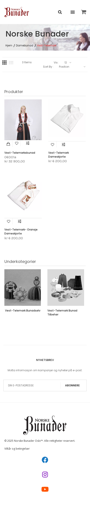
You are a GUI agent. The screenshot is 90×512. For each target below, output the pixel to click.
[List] (11, 62)
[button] (16, 143)
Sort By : (48, 66)
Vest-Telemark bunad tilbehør (62, 312)
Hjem (8, 45)
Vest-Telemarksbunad (19, 153)
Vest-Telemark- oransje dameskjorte (21, 231)
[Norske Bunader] (17, 12)
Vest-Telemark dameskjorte (58, 154)
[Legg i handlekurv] (8, 144)
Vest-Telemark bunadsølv (22, 310)
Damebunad (24, 45)
